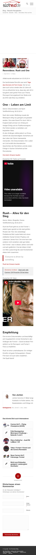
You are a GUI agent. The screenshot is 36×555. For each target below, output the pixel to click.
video (25, 408)
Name (27, 497)
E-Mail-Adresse (28, 505)
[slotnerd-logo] (15, 4)
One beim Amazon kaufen (11, 155)
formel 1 (17, 408)
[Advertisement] (18, 34)
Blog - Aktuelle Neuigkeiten (12, 10)
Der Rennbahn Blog (13, 549)
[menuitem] (26, 4)
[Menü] (30, 4)
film (13, 408)
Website (28, 510)
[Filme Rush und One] (16, 63)
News (13, 74)
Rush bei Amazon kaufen (11, 264)
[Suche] (26, 4)
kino (22, 408)
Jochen (19, 394)
